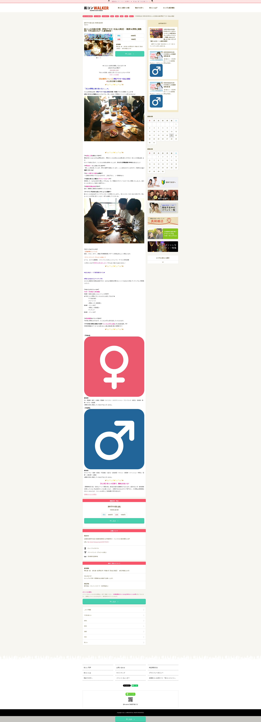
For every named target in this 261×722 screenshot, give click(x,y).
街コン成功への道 (123, 8)
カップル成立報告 (169, 8)
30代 (117, 16)
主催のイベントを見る (90, 494)
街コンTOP (87, 667)
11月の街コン (105, 16)
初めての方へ (139, 8)
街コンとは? (153, 8)
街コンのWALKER (127, 712)
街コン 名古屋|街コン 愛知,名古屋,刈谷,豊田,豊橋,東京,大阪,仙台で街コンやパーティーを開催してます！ (96, 8)
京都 (122, 16)
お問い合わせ (120, 667)
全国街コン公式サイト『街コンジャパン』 (162, 678)
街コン (131, 16)
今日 (126, 16)
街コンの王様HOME (87, 16)
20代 (112, 16)
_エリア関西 (97, 16)
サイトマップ (120, 673)
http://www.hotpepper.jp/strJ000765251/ (98, 542)
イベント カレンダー (123, 678)
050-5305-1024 (114, 70)
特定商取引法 (153, 667)
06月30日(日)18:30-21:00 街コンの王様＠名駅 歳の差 (170, 54)
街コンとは (87, 673)
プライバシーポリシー (156, 673)
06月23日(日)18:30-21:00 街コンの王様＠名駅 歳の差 (170, 85)
